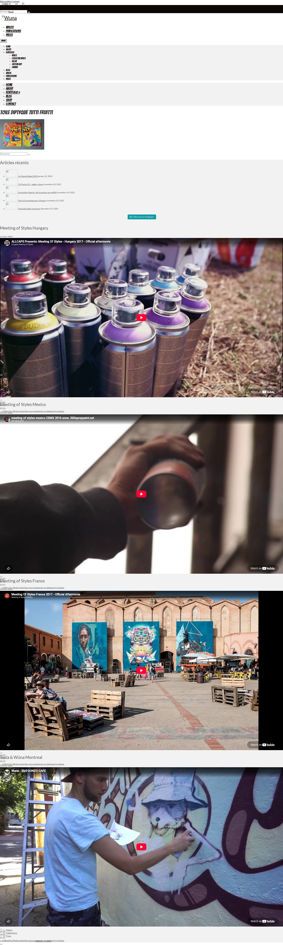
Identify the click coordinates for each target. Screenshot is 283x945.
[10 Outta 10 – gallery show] (12, 184)
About (8, 49)
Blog (8, 70)
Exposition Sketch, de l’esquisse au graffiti (37, 192)
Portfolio (10, 52)
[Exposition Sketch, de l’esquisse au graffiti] (12, 192)
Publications (13, 31)
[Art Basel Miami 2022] (12, 176)
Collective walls (19, 58)
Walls (14, 55)
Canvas (15, 67)
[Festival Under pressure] (12, 208)
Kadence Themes (43, 941)
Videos (10, 27)
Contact (11, 103)
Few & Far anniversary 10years (32, 200)
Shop (9, 100)
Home (8, 46)
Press (9, 34)
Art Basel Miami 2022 (28, 176)
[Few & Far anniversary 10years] (12, 200)
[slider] (33, 411)
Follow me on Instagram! (143, 217)
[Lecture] (1, 400)
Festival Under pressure (29, 208)
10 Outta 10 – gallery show (30, 184)
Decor (14, 61)
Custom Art (17, 64)
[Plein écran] (1, 944)
